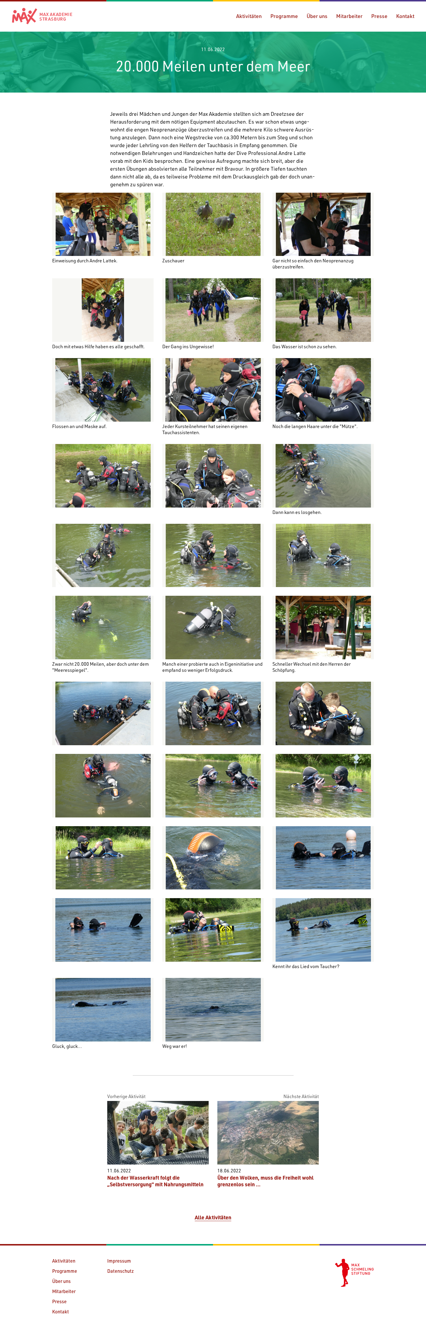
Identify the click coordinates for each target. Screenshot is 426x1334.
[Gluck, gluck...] (103, 1009)
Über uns (317, 15)
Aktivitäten (249, 15)
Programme (284, 15)
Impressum (119, 1261)
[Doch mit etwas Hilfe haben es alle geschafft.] (103, 310)
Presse (379, 15)
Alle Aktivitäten (213, 1217)
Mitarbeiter (349, 15)
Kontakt (405, 15)
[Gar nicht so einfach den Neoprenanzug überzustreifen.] (323, 224)
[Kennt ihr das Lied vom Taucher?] (323, 930)
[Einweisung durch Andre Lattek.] (103, 224)
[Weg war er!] (213, 1009)
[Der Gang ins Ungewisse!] (213, 310)
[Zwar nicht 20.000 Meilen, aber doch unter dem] (103, 627)
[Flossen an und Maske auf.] (103, 390)
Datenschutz (120, 1271)
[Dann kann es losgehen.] (323, 476)
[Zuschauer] (213, 224)
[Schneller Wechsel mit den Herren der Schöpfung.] (323, 627)
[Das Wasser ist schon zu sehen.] (323, 310)
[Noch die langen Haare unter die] (323, 390)
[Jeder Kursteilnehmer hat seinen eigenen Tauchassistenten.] (213, 390)
